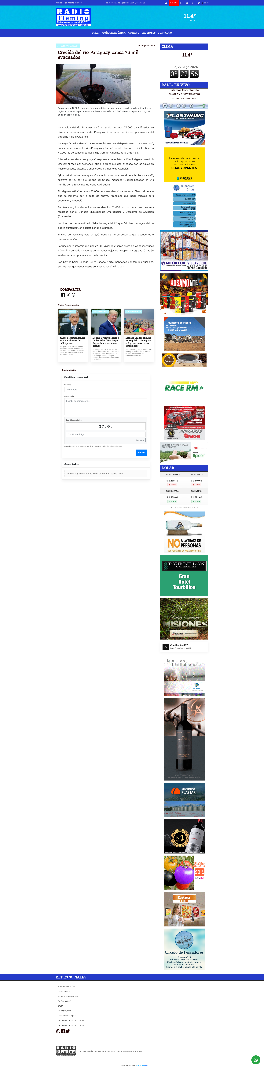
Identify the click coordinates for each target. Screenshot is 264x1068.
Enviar (141, 452)
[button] (166, 3)
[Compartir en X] (68, 295)
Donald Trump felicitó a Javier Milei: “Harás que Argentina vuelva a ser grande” (106, 341)
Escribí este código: (74, 420)
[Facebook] (193, 3)
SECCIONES (149, 32)
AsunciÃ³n (152, 39)
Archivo (134, 32)
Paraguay (111, 39)
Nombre (67, 385)
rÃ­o (123, 39)
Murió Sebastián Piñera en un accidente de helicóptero (72, 340)
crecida (133, 39)
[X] (187, 3)
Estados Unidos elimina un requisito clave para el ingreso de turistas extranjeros (138, 341)
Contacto (165, 32)
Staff (96, 32)
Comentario (69, 396)
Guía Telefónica (114, 32)
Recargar (140, 440)
